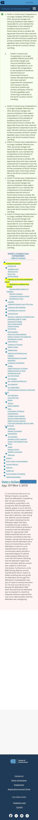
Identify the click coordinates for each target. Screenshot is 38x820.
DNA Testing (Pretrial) (15, 324)
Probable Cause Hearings (16, 416)
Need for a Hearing (15, 294)
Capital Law (10, 471)
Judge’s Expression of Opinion (18, 368)
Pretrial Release (13, 414)
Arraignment (12, 266)
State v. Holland (11, 481)
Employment (19, 785)
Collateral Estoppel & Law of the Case (20, 304)
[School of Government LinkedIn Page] (22, 815)
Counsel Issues (13, 314)
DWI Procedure (13, 332)
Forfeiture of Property (15, 345)
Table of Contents (18, 258)
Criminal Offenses (12, 464)
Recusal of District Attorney (17, 418)
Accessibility (29, 2)
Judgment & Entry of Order (17, 371)
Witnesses (11, 455)
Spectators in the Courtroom (17, 439)
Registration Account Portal (19, 789)
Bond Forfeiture (13, 276)
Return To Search (29, 482)
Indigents (11, 356)
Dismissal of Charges (15, 322)
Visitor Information (19, 780)
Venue (10, 444)
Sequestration (12, 434)
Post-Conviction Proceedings (15, 474)
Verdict (10, 447)
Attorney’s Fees (13, 272)
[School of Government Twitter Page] (16, 815)
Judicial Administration (13, 477)
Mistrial (10, 400)
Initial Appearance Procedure (17, 358)
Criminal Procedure (13, 264)
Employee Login (19, 803)
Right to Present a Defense (17, 421)
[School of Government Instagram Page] (27, 815)
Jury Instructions (13, 395)
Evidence (9, 458)
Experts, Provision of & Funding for (19, 337)
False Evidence (12, 342)
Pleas (9, 409)
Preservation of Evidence (16, 411)
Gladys (19, 807)
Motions (10, 403)
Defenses (9, 468)
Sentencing (11, 429)
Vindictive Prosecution (15, 452)
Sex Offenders (12, 437)
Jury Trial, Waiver (13, 376)
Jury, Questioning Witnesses (17, 381)
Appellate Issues (13, 269)
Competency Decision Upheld (19, 296)
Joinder (10, 366)
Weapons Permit (13, 449)
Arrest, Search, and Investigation (17, 461)
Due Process (12, 329)
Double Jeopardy (13, 326)
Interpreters (11, 360)
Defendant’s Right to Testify (17, 319)
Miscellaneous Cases (16, 299)
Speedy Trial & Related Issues (18, 442)
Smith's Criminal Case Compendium (18, 254)
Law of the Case (13, 398)
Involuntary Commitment (16, 363)
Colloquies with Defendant (17, 307)
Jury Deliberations (14, 387)
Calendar (11, 302)
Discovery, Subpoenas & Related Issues (21, 317)
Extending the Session (15, 339)
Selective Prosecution (15, 431)
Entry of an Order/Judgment (17, 334)
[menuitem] (11, 817)
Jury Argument (12, 384)
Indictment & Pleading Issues (17, 353)
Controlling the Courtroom (17, 310)
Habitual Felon (12, 350)
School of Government (16, 8)
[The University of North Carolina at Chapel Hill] (1, 2)
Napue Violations (13, 406)
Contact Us (19, 776)
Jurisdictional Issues (14, 373)
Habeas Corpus (13, 347)
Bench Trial (11, 274)
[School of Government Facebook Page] (11, 815)
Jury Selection (12, 379)
